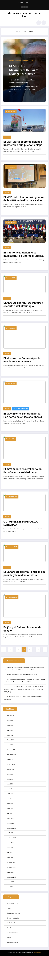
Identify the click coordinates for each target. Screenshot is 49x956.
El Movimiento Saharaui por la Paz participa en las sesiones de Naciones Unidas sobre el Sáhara (24, 415)
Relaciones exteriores (21, 408)
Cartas (8, 908)
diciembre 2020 (11, 862)
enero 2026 (10, 745)
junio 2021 (10, 848)
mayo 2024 (10, 808)
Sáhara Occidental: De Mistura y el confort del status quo (23, 304)
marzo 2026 (10, 735)
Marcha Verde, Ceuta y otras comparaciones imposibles (22, 674)
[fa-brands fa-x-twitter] (24, 7)
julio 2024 (10, 799)
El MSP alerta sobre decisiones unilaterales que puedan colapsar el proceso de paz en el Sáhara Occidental (24, 143)
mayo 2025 (10, 784)
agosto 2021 (10, 843)
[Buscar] (38, 22)
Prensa (34, 61)
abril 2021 (10, 852)
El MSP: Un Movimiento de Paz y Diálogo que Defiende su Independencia (23, 70)
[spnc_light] (43, 22)
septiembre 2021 (11, 838)
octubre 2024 (10, 794)
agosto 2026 (10, 715)
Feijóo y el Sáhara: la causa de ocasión (22, 629)
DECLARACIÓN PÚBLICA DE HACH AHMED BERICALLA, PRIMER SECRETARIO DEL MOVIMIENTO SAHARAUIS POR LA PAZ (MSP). (24, 689)
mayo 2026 (10, 725)
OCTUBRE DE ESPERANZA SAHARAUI (20, 523)
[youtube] (27, 7)
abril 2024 (10, 813)
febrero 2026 (10, 740)
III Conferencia (11, 923)
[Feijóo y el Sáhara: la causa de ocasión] (24, 606)
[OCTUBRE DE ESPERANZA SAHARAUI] (24, 503)
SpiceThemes (37, 952)
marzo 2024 (10, 818)
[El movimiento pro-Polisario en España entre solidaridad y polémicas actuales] (24, 447)
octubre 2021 (10, 833)
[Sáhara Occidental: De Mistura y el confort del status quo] (24, 284)
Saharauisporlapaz (23, 82)
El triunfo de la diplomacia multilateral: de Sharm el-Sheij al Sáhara (23, 254)
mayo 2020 (10, 887)
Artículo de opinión (12, 903)
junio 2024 (10, 803)
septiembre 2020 (11, 877)
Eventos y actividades (13, 918)
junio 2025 (10, 779)
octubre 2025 (10, 759)
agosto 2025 (10, 769)
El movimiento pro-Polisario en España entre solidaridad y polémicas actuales (22, 471)
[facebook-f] (22, 7)
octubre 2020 (10, 872)
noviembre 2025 (11, 754)
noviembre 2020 (11, 867)
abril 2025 (10, 789)
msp (16, 82)
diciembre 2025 (11, 750)
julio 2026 (10, 720)
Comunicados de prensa (20, 61)
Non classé (10, 928)
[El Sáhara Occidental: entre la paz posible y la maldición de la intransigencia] (24, 553)
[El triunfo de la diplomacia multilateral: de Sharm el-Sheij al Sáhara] (24, 231)
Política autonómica (12, 933)
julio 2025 (10, 774)
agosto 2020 (10, 882)
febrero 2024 (10, 823)
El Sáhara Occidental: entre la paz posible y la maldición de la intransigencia (24, 573)
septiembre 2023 (11, 828)
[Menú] (4, 22)
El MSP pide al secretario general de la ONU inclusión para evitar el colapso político (24, 199)
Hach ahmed (27, 80)
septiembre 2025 (11, 764)
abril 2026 (10, 730)
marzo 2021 (10, 857)
